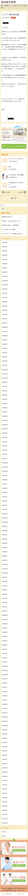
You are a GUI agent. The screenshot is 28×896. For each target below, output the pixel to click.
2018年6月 (4, 640)
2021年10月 (5, 471)
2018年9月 (4, 628)
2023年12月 (5, 369)
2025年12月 (5, 276)
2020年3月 (4, 551)
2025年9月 (4, 289)
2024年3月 (4, 356)
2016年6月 (4, 742)
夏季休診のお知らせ (7, 216)
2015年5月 (4, 797)
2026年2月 (4, 268)
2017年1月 (4, 712)
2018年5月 (4, 645)
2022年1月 (4, 458)
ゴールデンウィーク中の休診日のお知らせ (12, 233)
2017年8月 (4, 683)
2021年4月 (4, 496)
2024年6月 (4, 344)
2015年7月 (4, 789)
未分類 (3, 836)
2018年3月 (4, 653)
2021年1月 (4, 509)
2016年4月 (4, 751)
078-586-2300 (8, 894)
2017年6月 (4, 691)
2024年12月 (5, 327)
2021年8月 (4, 479)
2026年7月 (4, 246)
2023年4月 (4, 399)
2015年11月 (5, 772)
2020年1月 (4, 560)
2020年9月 (4, 526)
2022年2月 (4, 454)
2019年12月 (5, 564)
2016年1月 (4, 763)
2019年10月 (5, 573)
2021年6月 (4, 488)
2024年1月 (4, 365)
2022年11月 (5, 420)
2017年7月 (4, 687)
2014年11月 (5, 823)
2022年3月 (4, 450)
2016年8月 (4, 734)
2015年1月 (4, 814)
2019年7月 (4, 585)
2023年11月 (5, 373)
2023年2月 (4, 407)
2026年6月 (4, 251)
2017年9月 (4, 678)
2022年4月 (4, 445)
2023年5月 (4, 395)
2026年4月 (4, 259)
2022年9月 (4, 429)
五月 (10, 166)
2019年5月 (4, 594)
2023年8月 (4, 382)
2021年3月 (4, 501)
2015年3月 (4, 806)
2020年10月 (5, 522)
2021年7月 (4, 484)
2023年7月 (4, 386)
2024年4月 (4, 352)
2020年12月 (5, 513)
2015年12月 (5, 767)
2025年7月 (4, 297)
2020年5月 (4, 543)
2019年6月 (4, 590)
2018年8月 (4, 632)
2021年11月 (5, 467)
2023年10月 (5, 378)
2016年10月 (5, 725)
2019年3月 (4, 602)
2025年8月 (4, 293)
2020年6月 (4, 539)
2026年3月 (4, 263)
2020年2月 (4, 556)
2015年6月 (4, 793)
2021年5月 (4, 492)
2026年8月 (4, 242)
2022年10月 (5, 424)
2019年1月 (4, 611)
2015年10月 (5, 776)
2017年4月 (4, 700)
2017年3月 (4, 704)
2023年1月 (4, 412)
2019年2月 (4, 606)
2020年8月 (4, 530)
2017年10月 (5, 674)
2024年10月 (5, 335)
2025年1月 (4, 323)
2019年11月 (5, 568)
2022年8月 (4, 433)
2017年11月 (5, 670)
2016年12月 (5, 717)
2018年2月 (4, 657)
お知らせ (13, 17)
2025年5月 (4, 306)
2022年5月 (4, 441)
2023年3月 (4, 403)
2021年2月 (4, 505)
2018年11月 (5, 619)
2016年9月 (4, 729)
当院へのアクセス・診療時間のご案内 (14, 146)
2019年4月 (4, 598)
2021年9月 (4, 475)
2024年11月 (5, 331)
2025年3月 (4, 314)
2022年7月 (4, 437)
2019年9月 (4, 577)
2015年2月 (4, 810)
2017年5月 (4, 695)
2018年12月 (5, 615)
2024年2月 (4, 361)
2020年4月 (4, 547)
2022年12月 (5, 416)
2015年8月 (4, 784)
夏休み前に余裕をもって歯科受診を (10, 225)
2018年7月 (4, 636)
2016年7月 (4, 738)
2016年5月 (4, 746)
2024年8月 (4, 340)
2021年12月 (5, 462)
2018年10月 (5, 623)
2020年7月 (4, 534)
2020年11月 (5, 517)
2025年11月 (5, 280)
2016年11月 (5, 721)
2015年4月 (4, 801)
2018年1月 (4, 662)
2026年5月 (4, 255)
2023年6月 (4, 390)
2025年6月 (4, 301)
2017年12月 (5, 666)
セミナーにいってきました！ (17, 158)
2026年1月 (4, 272)
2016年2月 (4, 759)
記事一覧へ (14, 198)
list (10, 117)
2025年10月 (5, 284)
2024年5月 (4, 348)
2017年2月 (4, 708)
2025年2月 (4, 318)
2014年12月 (5, 818)
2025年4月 (4, 310)
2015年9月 (4, 780)
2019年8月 (4, 581)
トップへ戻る (14, 840)
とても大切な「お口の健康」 (17, 174)
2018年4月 (4, 649)
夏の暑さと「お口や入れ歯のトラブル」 (12, 221)
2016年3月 (4, 755)
